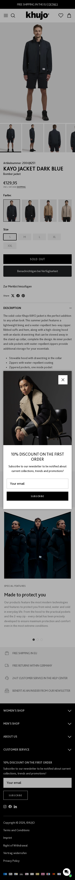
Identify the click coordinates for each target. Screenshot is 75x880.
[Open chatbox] (67, 872)
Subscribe (37, 496)
